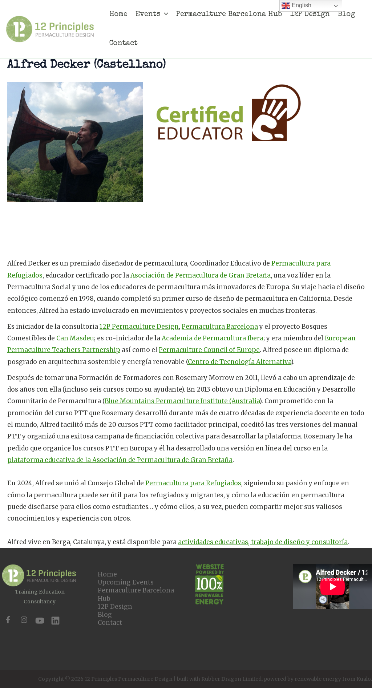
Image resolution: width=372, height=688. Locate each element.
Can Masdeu (75, 338)
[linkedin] (55, 620)
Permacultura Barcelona (220, 327)
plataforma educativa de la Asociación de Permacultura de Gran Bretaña (119, 460)
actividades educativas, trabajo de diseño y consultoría (263, 542)
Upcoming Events (126, 582)
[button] (164, 14)
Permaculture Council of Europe (209, 350)
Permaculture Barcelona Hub (136, 594)
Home (107, 574)
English (300, 5)
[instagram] (24, 619)
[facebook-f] (8, 619)
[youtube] (39, 620)
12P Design (115, 607)
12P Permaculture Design (139, 327)
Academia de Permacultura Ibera (212, 338)
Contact (110, 623)
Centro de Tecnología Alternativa (239, 362)
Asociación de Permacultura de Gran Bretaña (200, 275)
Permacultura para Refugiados (193, 483)
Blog (105, 615)
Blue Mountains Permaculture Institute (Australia (182, 401)
